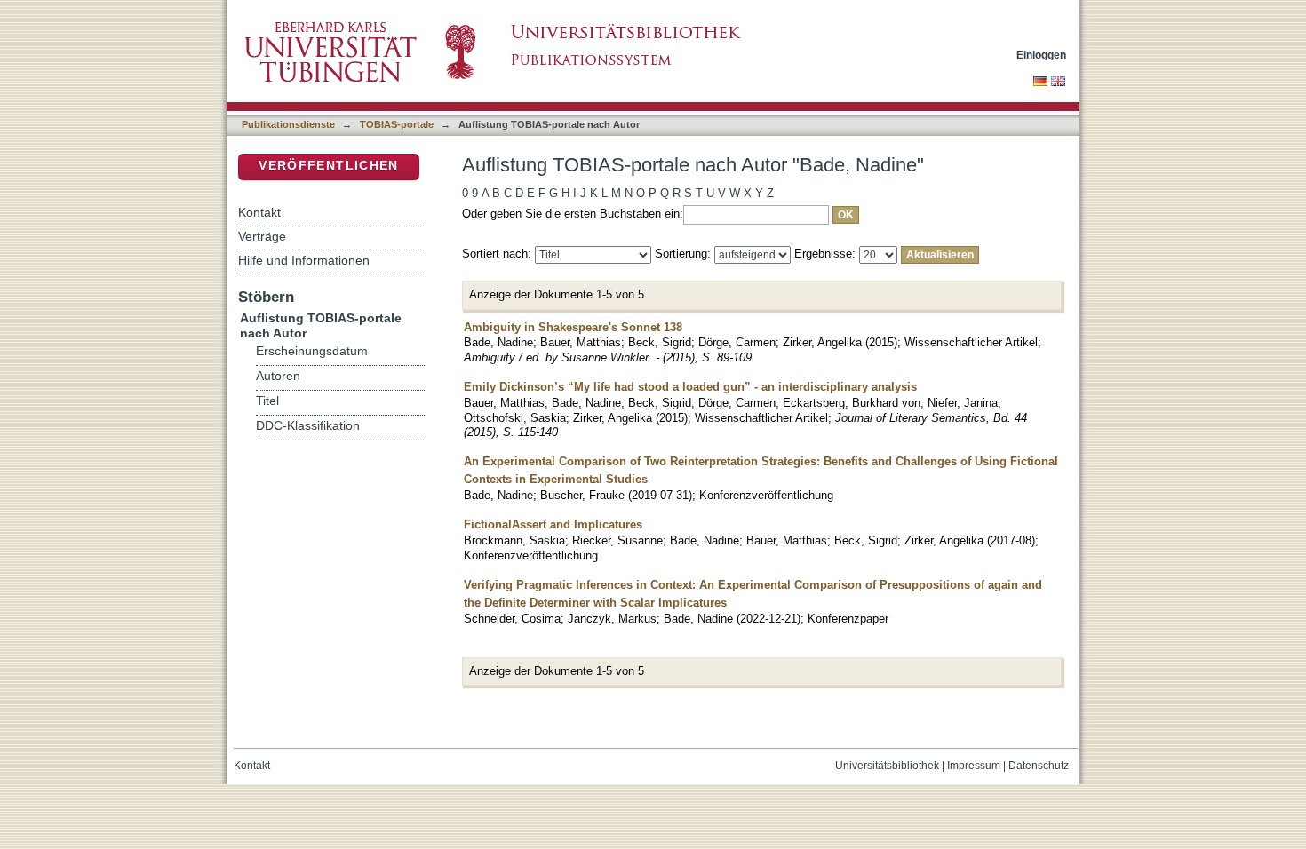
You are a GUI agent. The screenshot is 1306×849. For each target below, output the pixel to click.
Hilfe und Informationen (304, 260)
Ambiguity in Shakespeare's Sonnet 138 (573, 327)
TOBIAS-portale (397, 124)
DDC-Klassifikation (308, 425)
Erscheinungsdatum (312, 351)
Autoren (278, 376)
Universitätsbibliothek (887, 765)
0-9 (470, 193)
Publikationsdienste (288, 124)
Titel (267, 401)
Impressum (973, 765)
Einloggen (1041, 54)
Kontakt (259, 212)
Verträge (262, 236)
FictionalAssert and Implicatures (553, 524)
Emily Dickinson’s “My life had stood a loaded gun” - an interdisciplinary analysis (690, 386)
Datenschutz (1038, 765)
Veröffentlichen (328, 165)
